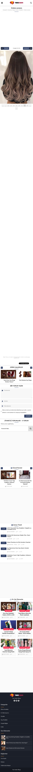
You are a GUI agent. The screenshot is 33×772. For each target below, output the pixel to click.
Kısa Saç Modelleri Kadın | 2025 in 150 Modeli (8, 615)
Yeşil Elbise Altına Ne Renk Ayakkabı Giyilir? (24, 615)
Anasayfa (5, 10)
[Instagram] (16, 700)
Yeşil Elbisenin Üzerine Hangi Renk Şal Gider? (8, 652)
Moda (15, 544)
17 (21, 105)
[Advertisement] (16, 29)
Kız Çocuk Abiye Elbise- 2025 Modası (25, 632)
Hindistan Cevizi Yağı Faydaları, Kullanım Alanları (9, 482)
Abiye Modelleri (22, 629)
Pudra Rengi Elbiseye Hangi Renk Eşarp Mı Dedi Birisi (24, 652)
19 (27, 105)
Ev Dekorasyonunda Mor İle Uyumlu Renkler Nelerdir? (25, 482)
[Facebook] (14, 700)
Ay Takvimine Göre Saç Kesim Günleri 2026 (18, 549)
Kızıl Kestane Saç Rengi (25, 380)
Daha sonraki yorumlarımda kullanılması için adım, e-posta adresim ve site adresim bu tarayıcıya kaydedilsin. (16, 411)
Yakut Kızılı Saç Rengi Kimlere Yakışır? (9, 381)
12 (8, 105)
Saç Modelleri (11, 531)
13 (11, 105)
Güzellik (10, 538)
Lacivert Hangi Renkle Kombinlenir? (8, 632)
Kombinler (10, 544)
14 (13, 105)
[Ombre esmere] (16, 77)
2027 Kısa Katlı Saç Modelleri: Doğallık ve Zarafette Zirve (19, 528)
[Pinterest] (18, 700)
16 (19, 105)
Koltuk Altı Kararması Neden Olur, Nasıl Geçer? (18, 536)
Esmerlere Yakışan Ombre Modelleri (15, 10)
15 (16, 105)
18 (24, 105)
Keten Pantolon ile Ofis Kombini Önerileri (19, 542)
